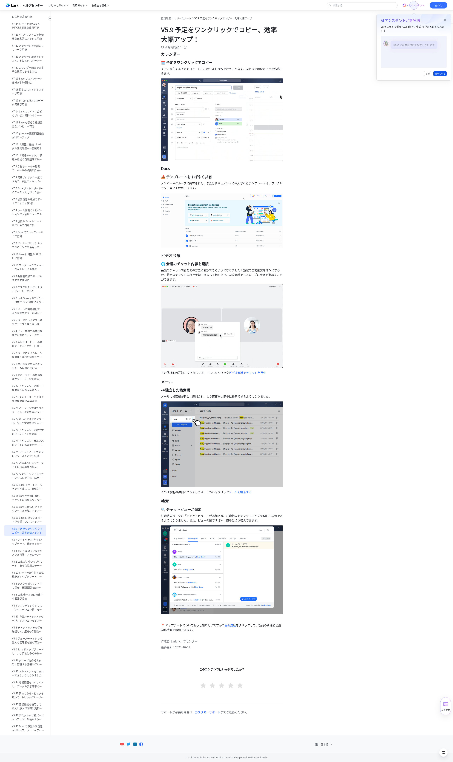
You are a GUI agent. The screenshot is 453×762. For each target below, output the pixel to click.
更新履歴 (166, 18)
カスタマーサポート (207, 712)
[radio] (203, 686)
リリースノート (182, 18)
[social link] (123, 744)
